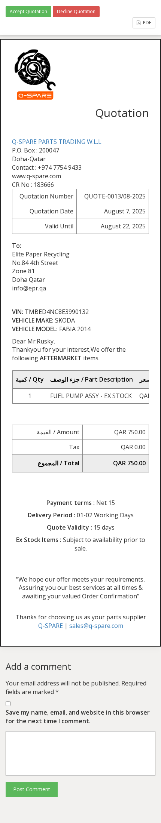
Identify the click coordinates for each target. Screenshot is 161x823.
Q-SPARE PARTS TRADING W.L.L (56, 142)
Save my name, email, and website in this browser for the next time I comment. (78, 716)
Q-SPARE (50, 626)
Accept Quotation (28, 11)
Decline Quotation (76, 11)
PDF (146, 22)
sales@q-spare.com (96, 626)
